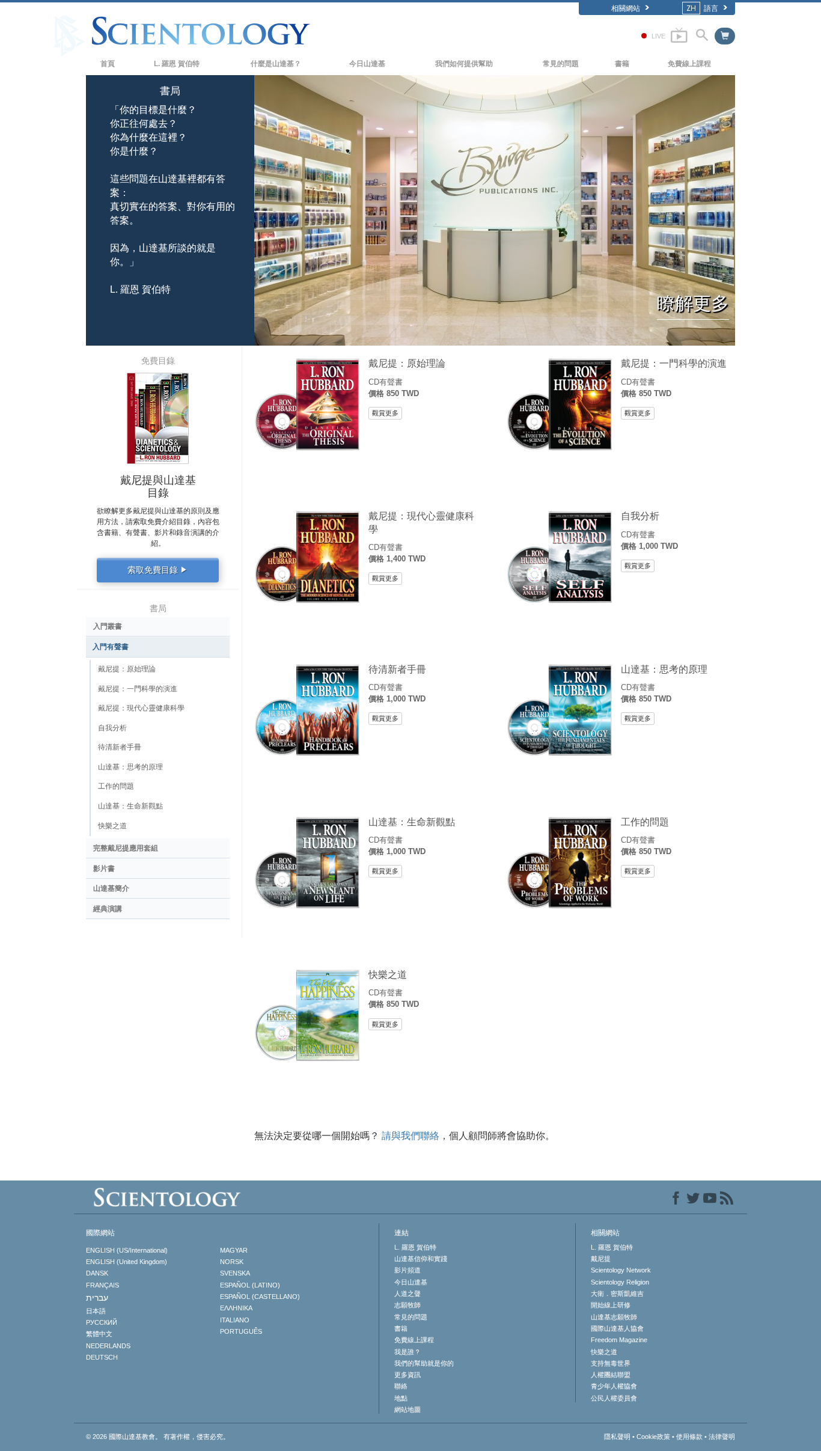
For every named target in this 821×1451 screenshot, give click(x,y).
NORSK (231, 1261)
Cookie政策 (653, 1436)
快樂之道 (387, 974)
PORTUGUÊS (241, 1331)
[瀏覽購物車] (725, 36)
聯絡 (400, 1386)
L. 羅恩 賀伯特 (177, 64)
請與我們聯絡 (410, 1136)
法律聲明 (722, 1436)
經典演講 (107, 909)
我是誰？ (407, 1351)
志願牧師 (407, 1305)
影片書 (104, 868)
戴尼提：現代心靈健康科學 (421, 522)
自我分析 (640, 516)
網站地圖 (407, 1409)
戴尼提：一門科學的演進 (674, 363)
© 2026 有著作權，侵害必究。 (158, 1436)
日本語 (96, 1311)
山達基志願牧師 (614, 1317)
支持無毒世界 (610, 1363)
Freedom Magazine (619, 1339)
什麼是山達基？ (276, 64)
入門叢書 (107, 626)
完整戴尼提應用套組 (125, 848)
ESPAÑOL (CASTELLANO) (260, 1296)
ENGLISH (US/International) (127, 1250)
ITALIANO (234, 1320)
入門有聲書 (111, 647)
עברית (97, 1298)
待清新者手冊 (397, 669)
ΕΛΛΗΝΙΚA (236, 1308)
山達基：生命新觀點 (411, 821)
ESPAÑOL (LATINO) (250, 1285)
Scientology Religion (620, 1282)
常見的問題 (561, 64)
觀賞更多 (385, 413)
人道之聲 (407, 1293)
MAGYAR (234, 1250)
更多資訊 (407, 1374)
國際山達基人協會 (617, 1328)
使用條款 (689, 1436)
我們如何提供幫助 (464, 64)
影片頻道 (407, 1270)
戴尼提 (601, 1258)
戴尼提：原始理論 (406, 363)
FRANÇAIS (102, 1285)
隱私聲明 (617, 1436)
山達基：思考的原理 (664, 669)
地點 (400, 1398)
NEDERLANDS (108, 1345)
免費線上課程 (689, 64)
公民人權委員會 (614, 1398)
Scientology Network (621, 1270)
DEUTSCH (102, 1357)
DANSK (97, 1273)
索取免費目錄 (157, 570)
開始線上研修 (610, 1305)
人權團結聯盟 (610, 1374)
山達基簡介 (111, 888)
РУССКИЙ (101, 1322)
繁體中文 (99, 1333)
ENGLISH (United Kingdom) (126, 1261)
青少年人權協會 (614, 1386)
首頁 (107, 64)
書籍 (622, 64)
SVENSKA (235, 1273)
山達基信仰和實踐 (420, 1258)
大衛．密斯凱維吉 (617, 1293)
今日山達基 (367, 64)
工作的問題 (645, 821)
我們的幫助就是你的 (424, 1363)
